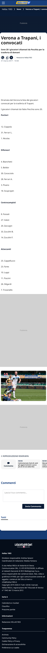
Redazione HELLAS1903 (11, 622)
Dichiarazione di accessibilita (13, 644)
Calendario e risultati (10, 603)
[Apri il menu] (3, 2)
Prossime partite (8, 609)
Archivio (5, 634)
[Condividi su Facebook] (7, 57)
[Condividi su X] (11, 57)
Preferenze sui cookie (10, 647)
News (19, 9)
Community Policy (9, 638)
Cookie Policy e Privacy (11, 641)
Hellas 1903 (7, 9)
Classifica (5, 606)
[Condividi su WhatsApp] (2, 57)
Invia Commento (33, 506)
